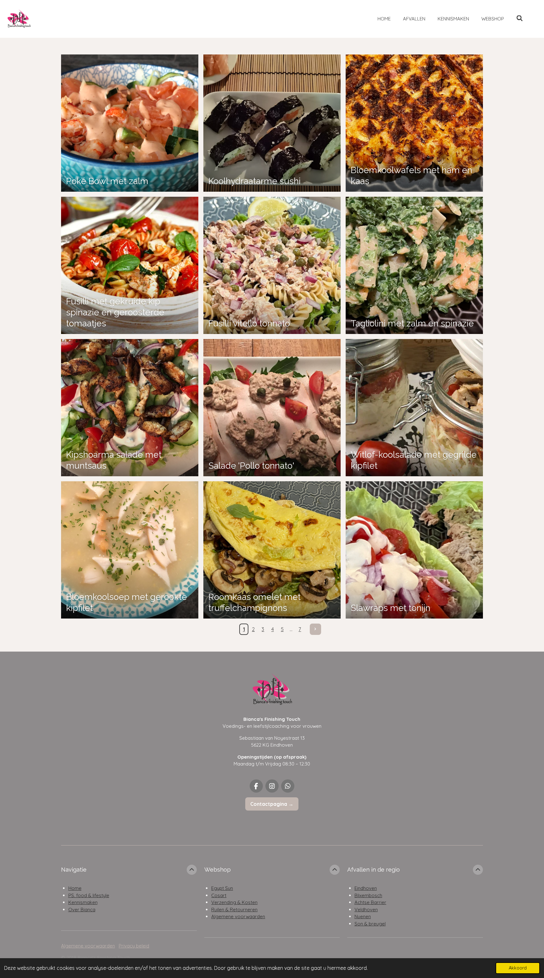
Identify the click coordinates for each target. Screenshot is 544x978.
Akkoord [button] (518, 968)
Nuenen (362, 916)
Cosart (218, 895)
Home (75, 888)
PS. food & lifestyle (88, 895)
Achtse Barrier (370, 902)
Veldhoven (366, 910)
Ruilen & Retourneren (234, 910)
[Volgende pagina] (315, 629)
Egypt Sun (222, 888)
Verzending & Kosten (234, 902)
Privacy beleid (134, 946)
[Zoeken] (520, 18)
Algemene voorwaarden (238, 916)
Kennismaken (83, 902)
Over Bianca (81, 910)
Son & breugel (370, 924)
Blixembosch (368, 895)
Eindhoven (365, 888)
